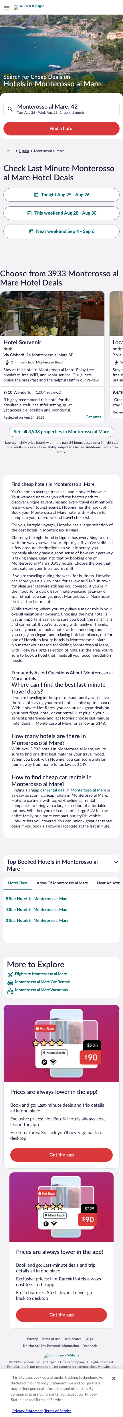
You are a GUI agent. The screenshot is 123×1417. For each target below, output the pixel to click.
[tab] (17, 883)
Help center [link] (72, 1339)
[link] (61, 975)
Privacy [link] (32, 1339)
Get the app (61, 1155)
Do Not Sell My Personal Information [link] (51, 1346)
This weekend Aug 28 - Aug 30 (65, 213)
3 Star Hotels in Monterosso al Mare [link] (37, 921)
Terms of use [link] (50, 1339)
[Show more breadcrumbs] (8, 151)
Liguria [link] (24, 151)
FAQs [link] (88, 1339)
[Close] (114, 1378)
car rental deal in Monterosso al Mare (73, 790)
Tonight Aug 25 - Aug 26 (65, 195)
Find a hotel (61, 128)
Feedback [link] (89, 1346)
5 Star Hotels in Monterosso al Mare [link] (37, 899)
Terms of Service (58, 1411)
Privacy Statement (27, 1411)
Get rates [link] (93, 417)
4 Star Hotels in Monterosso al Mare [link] (37, 910)
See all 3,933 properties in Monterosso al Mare (61, 431)
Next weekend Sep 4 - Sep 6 (65, 231)
